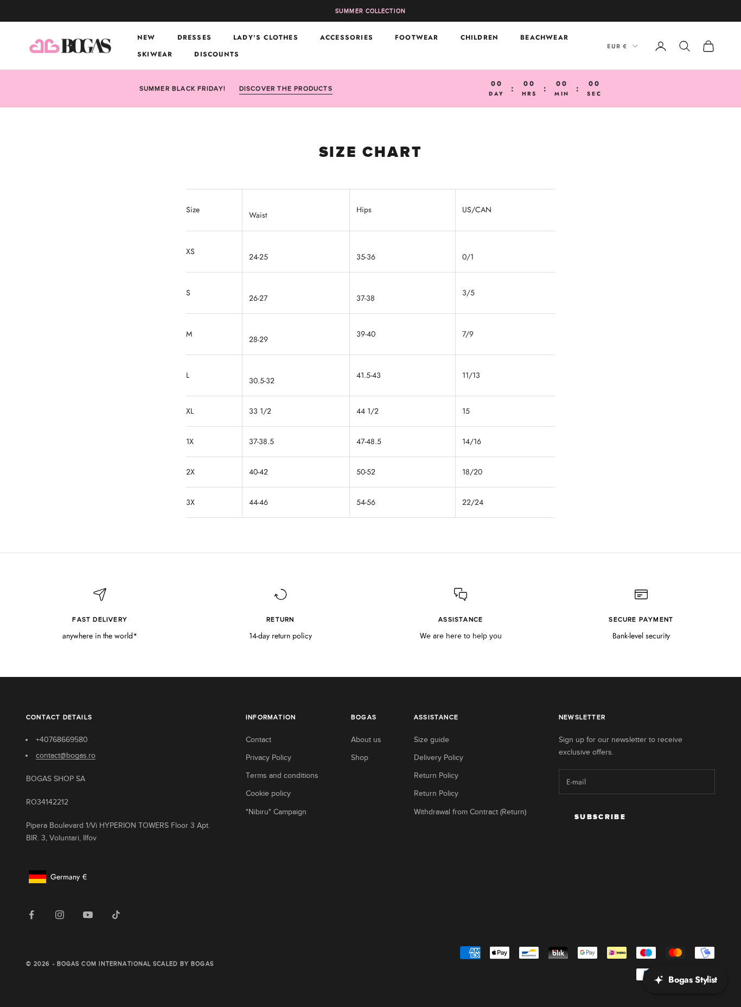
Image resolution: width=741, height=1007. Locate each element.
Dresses (194, 37)
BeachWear (544, 37)
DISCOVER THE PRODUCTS (286, 88)
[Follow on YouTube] (87, 914)
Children (480, 37)
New (146, 37)
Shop (359, 757)
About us (366, 740)
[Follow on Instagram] (59, 914)
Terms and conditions (282, 775)
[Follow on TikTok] (116, 914)
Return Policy (436, 775)
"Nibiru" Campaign (276, 812)
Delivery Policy (438, 757)
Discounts (216, 54)
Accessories (346, 37)
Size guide (431, 740)
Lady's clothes (265, 37)
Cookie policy (268, 793)
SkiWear (155, 54)
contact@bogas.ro (65, 755)
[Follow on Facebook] (31, 914)
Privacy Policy (268, 757)
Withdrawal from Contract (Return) (470, 812)
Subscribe (600, 817)
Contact (258, 740)
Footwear (417, 37)
